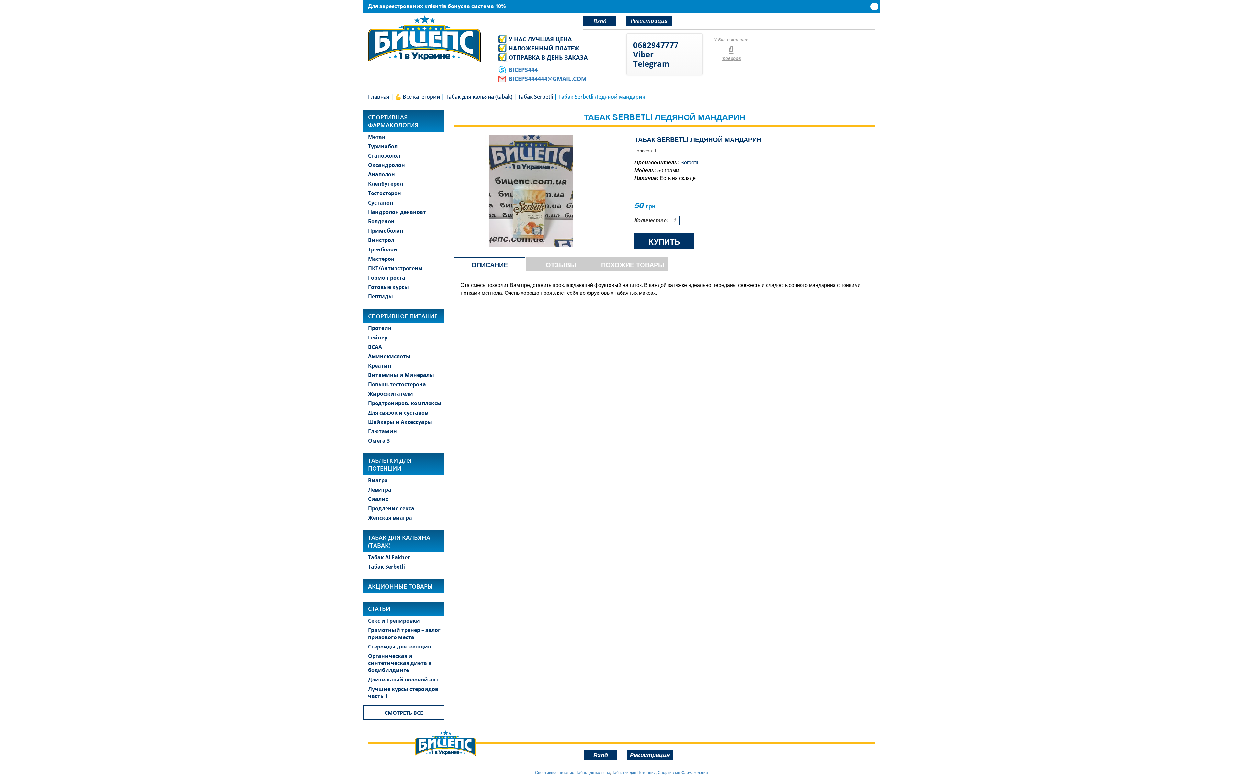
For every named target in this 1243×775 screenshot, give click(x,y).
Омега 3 (379, 440)
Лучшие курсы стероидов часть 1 (403, 692)
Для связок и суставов (398, 412)
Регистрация (649, 21)
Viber (643, 54)
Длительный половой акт (403, 679)
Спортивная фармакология (393, 121)
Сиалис (378, 499)
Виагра (378, 480)
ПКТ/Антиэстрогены (395, 268)
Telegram (651, 63)
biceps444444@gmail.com (548, 79)
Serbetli (689, 162)
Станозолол (384, 155)
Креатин (379, 365)
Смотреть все (404, 712)
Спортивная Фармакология (683, 772)
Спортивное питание (403, 316)
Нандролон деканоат (397, 212)
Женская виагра (390, 517)
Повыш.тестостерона (397, 384)
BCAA (375, 346)
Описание (489, 264)
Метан (377, 136)
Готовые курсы (388, 287)
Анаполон (381, 174)
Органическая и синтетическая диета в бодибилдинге (399, 663)
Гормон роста (386, 277)
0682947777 (655, 45)
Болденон (381, 221)
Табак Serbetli (386, 566)
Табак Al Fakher (389, 557)
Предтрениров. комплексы (405, 403)
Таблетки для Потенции (390, 464)
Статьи (379, 609)
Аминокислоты (389, 356)
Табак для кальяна (593, 772)
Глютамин (382, 431)
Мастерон (381, 258)
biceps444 (523, 69)
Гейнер (377, 337)
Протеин (380, 328)
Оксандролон (386, 165)
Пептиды (380, 296)
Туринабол (383, 146)
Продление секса (391, 508)
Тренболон (382, 249)
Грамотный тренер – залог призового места (404, 633)
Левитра (379, 489)
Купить (664, 241)
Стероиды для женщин (399, 646)
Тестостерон (384, 193)
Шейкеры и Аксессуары (400, 422)
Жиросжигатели (390, 393)
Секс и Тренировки (394, 620)
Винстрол (381, 240)
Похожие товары (633, 264)
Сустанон (380, 202)
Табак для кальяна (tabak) (399, 541)
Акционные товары (400, 586)
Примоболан (385, 230)
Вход (599, 21)
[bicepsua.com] (427, 38)
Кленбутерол (385, 183)
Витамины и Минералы (401, 375)
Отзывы (561, 264)
